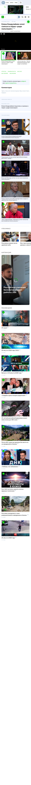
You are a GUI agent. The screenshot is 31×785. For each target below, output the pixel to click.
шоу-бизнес (5, 73)
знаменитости (12, 71)
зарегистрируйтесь (10, 83)
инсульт (19, 71)
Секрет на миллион (15, 31)
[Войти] (25, 17)
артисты (4, 71)
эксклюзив (13, 73)
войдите (23, 81)
